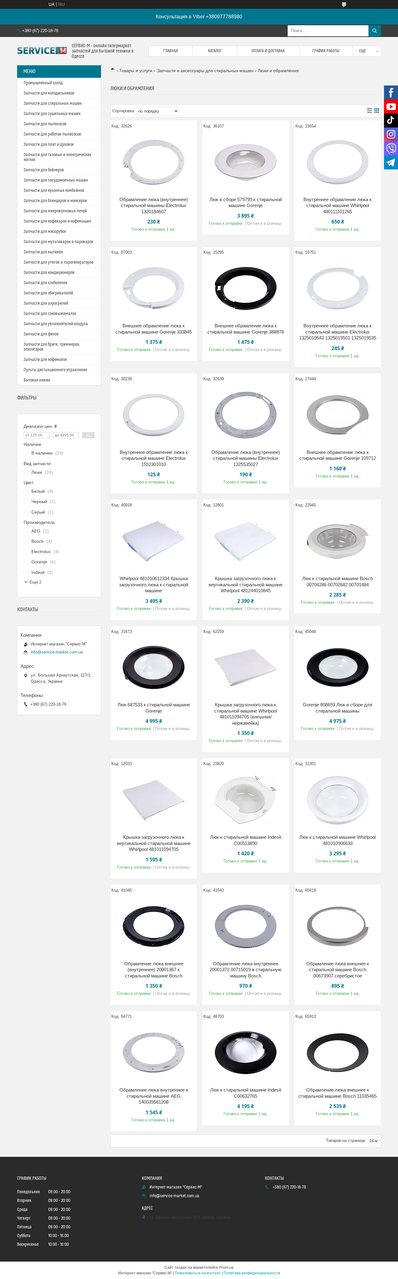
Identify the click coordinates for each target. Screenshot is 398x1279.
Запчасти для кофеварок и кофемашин (57, 221)
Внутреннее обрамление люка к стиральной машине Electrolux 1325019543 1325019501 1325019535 (337, 331)
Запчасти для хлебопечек (45, 282)
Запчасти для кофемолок (45, 359)
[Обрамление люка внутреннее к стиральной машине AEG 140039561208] (153, 1053)
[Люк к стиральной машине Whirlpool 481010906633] (337, 800)
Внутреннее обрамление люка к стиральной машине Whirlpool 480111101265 (337, 205)
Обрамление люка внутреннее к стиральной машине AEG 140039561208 (153, 1096)
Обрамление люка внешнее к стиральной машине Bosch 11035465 (337, 1093)
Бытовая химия (37, 380)
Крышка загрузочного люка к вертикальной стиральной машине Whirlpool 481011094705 (154, 843)
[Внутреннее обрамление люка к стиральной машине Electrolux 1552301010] (153, 415)
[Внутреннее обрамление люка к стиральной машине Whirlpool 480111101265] (337, 162)
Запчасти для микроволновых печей (55, 211)
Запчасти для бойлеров (44, 170)
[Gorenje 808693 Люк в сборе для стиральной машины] (337, 667)
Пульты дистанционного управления (55, 369)
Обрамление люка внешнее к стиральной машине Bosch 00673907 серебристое (337, 969)
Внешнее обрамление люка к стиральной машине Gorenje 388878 (245, 329)
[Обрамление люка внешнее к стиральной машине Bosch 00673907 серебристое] (337, 926)
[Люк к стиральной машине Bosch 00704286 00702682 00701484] (337, 541)
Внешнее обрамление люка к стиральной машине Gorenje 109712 (337, 455)
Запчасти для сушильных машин (52, 113)
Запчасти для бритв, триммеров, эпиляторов (52, 347)
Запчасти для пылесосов (45, 124)
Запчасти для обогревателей (48, 293)
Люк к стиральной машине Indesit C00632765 (245, 1093)
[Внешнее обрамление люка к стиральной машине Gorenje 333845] (153, 288)
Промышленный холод (43, 83)
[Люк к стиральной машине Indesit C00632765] (245, 1053)
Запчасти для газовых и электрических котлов (57, 157)
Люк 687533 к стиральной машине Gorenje (154, 707)
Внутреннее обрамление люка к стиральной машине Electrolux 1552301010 (154, 458)
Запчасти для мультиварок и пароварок (58, 241)
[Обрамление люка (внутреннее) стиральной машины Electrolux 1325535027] (245, 415)
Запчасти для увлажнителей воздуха (56, 323)
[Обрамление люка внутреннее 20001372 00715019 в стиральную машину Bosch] (245, 926)
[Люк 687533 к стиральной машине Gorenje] (153, 667)
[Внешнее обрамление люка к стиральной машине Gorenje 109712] (337, 415)
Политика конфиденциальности (252, 1273)
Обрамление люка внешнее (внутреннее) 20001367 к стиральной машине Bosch (153, 969)
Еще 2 (35, 582)
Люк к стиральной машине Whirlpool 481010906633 (337, 840)
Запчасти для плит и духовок (49, 144)
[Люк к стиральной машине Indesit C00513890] (245, 800)
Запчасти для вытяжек (43, 252)
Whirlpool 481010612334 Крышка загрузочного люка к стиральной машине (153, 584)
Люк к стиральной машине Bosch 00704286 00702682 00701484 (337, 581)
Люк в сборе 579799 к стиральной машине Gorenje (246, 202)
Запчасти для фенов (41, 334)
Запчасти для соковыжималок (50, 313)
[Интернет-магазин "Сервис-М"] (42, 51)
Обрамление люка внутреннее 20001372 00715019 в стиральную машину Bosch (245, 969)
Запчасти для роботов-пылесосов (52, 134)
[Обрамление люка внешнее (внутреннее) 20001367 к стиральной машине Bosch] (153, 926)
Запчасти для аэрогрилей (46, 303)
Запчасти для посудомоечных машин (56, 180)
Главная (170, 50)
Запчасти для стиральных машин (53, 103)
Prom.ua (226, 1267)
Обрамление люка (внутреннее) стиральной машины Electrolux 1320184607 (153, 205)
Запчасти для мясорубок (45, 231)
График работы (326, 50)
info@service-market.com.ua (57, 652)
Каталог (215, 50)
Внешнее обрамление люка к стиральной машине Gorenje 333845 (153, 329)
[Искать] (374, 30)
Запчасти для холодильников (49, 93)
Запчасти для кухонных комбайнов (54, 190)
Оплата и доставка (268, 50)
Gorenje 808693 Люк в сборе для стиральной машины (337, 707)
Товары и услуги (135, 70)
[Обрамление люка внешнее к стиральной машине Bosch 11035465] (337, 1053)
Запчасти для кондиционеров (49, 272)
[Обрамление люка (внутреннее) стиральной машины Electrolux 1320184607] (153, 162)
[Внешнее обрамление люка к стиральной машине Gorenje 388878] (245, 288)
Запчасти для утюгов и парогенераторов (59, 262)
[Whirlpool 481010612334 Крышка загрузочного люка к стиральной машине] (153, 541)
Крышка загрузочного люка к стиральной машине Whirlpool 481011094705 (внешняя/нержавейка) (245, 714)
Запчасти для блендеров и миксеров (55, 200)
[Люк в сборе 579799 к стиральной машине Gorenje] (245, 162)
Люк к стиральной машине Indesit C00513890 (245, 840)
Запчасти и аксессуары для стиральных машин (205, 70)
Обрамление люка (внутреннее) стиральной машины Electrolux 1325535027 (245, 458)
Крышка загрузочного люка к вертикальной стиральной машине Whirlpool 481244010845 (245, 584)
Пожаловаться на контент (198, 1273)
